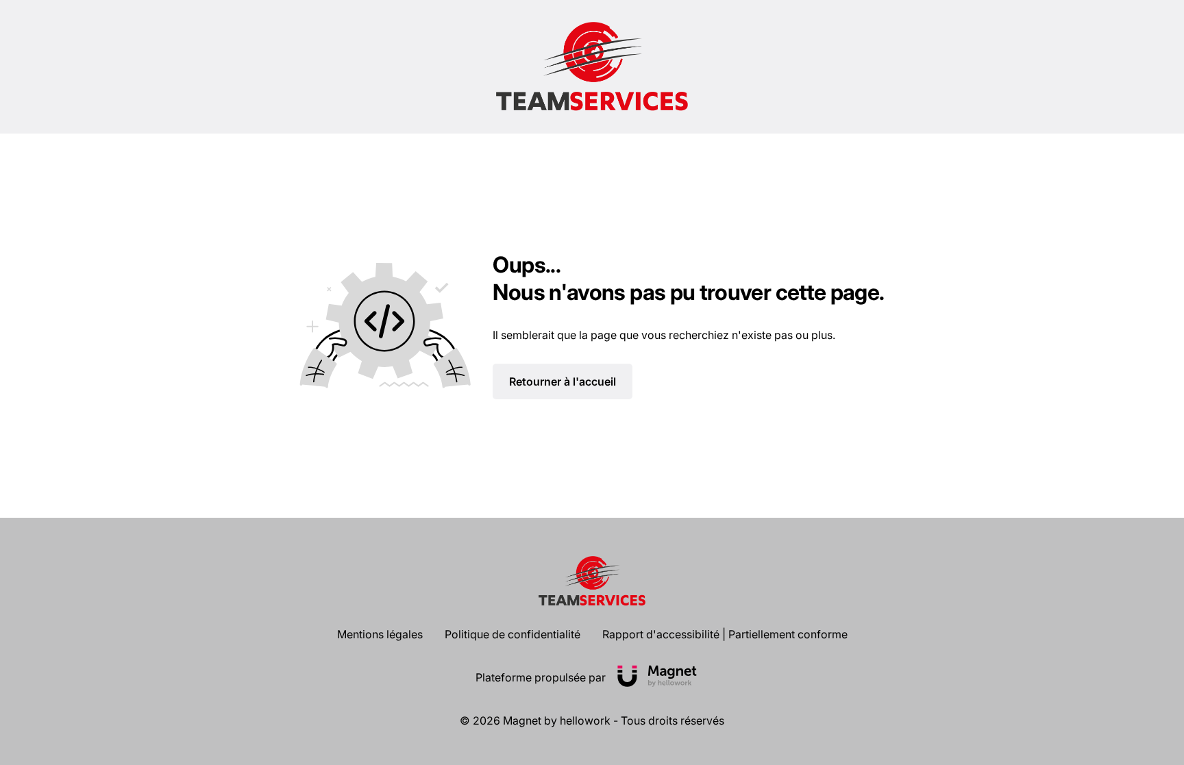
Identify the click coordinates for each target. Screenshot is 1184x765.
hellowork (585, 720)
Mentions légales (380, 634)
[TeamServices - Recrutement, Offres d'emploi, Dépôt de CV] (592, 67)
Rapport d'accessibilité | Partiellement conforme (725, 634)
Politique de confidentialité (512, 634)
